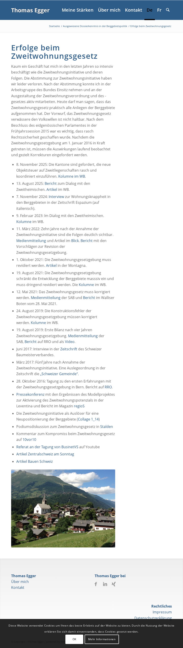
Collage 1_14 (88, 419)
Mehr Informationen (102, 639)
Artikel (51, 189)
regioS (79, 406)
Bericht (51, 183)
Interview (56, 196)
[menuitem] (78, 10)
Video (70, 341)
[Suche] (168, 10)
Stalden (106, 426)
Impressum (162, 612)
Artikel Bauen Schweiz (34, 461)
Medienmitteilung (31, 240)
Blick (75, 240)
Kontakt (17, 587)
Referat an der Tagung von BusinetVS (47, 446)
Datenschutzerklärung (153, 618)
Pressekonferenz (30, 394)
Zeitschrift (68, 349)
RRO (108, 387)
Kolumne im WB (71, 176)
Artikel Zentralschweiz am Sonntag (45, 454)
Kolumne (23, 221)
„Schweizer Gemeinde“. (59, 373)
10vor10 (29, 439)
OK (74, 639)
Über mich (20, 581)
